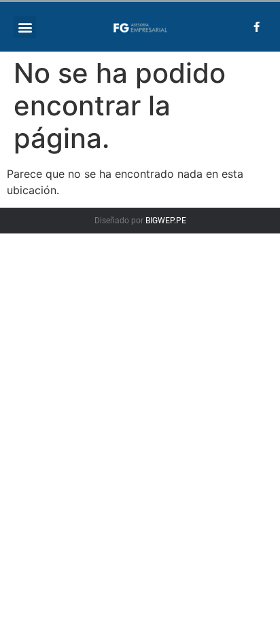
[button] (25, 27)
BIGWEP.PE (165, 220)
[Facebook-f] (256, 27)
